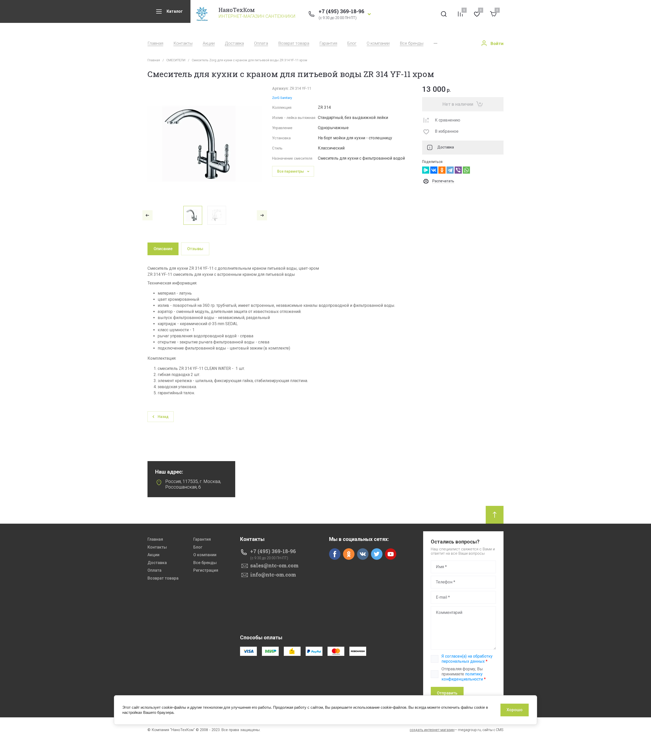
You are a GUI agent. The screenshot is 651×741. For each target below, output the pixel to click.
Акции (209, 43)
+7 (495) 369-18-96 (341, 11)
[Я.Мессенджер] (425, 170)
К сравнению (447, 120)
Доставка (234, 43)
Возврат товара (293, 43)
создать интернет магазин (432, 730)
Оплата (261, 43)
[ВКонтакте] (433, 170)
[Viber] (458, 170)
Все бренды (411, 43)
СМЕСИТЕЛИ (175, 60)
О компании (378, 43)
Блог (352, 43)
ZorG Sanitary (282, 98)
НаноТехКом (236, 9)
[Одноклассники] (442, 170)
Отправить (447, 693)
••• (435, 43)
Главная (155, 43)
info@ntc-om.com (273, 574)
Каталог (175, 11)
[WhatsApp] (466, 170)
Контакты (183, 43)
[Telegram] (450, 170)
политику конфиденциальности (462, 677)
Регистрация (205, 570)
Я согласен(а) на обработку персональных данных (467, 659)
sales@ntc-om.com (274, 565)
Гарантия (328, 43)
